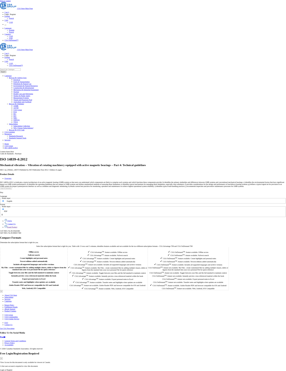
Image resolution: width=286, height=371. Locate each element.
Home (6, 144)
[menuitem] (149, 80)
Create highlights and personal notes (34, 258)
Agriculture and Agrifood (22, 102)
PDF (5, 211)
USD (6, 20)
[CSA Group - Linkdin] (2, 337)
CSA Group (17, 110)
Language (3, 196)
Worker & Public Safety (21, 96)
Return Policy (9, 305)
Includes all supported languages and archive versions (33, 264)
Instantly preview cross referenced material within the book (33, 276)
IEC (14, 114)
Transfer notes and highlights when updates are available (33, 282)
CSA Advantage (107, 249)
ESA (15, 112)
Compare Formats (10, 237)
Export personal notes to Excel (33, 279)
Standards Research (16, 136)
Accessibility (9, 345)
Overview (8, 178)
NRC (15, 118)
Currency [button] (7, 34)
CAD (11, 22)
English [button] (7, 16)
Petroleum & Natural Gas (22, 84)
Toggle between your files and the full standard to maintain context (34, 273)
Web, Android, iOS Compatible (34, 288)
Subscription (8, 297)
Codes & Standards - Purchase (10, 154)
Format (2, 204)
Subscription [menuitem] (13, 124)
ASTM (15, 108)
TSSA (15, 122)
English (11, 30)
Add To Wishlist (6, 188)
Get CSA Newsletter (7, 328)
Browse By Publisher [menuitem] (16, 104)
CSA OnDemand (188, 249)
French (11, 18)
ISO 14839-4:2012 (11, 148)
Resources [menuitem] (8, 134)
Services (7, 299)
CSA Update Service (11, 319)
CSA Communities (11, 317)
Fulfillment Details (11, 307)
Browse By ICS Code (16, 130)
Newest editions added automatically (33, 261)
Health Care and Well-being (23, 94)
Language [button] (8, 28)
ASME (15, 106)
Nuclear (16, 92)
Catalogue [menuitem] (8, 76)
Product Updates (10, 311)
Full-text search (34, 255)
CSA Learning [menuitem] (9, 132)
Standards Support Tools (17, 138)
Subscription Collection (21, 126)
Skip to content (5, 1)
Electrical (16, 80)
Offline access (34, 252)
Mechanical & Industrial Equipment (26, 90)
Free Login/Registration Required (19, 353)
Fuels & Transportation (21, 82)
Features (33, 249)
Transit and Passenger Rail (22, 100)
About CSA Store (10, 295)
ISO (14, 116)
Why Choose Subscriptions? (23, 128)
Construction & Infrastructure (23, 88)
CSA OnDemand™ (11, 40)
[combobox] (10, 69)
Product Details (7, 174)
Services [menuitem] (7, 140)
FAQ (6, 323)
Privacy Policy (9, 343)
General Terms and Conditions (15, 341)
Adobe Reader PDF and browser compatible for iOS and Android (34, 285)
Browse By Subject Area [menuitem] (17, 78)
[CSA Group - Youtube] (4, 337)
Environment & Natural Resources (25, 86)
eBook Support (9, 309)
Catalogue (8, 301)
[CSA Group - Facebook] (0, 337)
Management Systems (21, 98)
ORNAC (16, 120)
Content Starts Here (7, 152)
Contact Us (8, 325)
